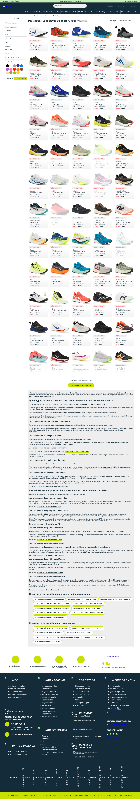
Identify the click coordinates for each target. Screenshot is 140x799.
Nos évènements (114, 700)
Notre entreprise (114, 686)
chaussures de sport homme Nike (49, 507)
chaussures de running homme (60, 425)
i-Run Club (112, 708)
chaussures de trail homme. (81, 439)
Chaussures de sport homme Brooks (115, 599)
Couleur (8, 61)
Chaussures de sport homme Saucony (50, 617)
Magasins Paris (47, 689)
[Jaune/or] (18, 72)
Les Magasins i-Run (49, 686)
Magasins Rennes (48, 703)
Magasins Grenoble (49, 708)
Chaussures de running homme (79, 633)
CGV (9, 795)
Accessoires (79, 700)
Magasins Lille (47, 714)
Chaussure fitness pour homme (47, 642)
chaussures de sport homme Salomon (50, 555)
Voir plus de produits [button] (82, 385)
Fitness (44, 744)
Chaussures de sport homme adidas (49, 599)
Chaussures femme (82, 689)
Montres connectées (49, 750)
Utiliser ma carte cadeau (17, 755)
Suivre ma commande (16, 689)
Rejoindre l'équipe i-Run (117, 692)
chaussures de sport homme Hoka (49, 540)
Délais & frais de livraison (84, 757)
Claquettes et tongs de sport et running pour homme (57, 637)
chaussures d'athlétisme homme (56, 486)
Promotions (79, 705)
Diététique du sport (82, 703)
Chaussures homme (43, 16)
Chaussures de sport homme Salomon (87, 612)
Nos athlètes (113, 703)
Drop (7, 54)
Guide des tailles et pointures (19, 694)
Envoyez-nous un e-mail (22, 734)
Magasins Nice (47, 700)
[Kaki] (10, 72)
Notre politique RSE (115, 689)
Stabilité (8, 50)
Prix (6, 42)
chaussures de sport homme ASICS (50, 524)
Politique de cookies (69, 795)
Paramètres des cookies (93, 795)
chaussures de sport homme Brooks (50, 590)
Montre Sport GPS (49, 747)
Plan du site (127, 795)
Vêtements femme (82, 694)
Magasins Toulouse (49, 692)
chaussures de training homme (76, 464)
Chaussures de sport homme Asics (82, 599)
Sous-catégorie (11, 27)
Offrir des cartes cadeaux (17, 752)
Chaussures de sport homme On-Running (51, 612)
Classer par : (113, 21)
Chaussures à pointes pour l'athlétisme (51, 628)
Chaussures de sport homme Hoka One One (52, 603)
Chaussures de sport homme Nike (86, 608)
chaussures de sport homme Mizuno (50, 572)
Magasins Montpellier (50, 694)
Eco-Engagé (11, 23)
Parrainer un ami (14, 697)
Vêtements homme (82, 692)
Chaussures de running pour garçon (87, 628)
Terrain (8, 38)
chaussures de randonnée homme (77, 451)
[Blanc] (10, 65)
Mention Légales (20, 795)
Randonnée (46, 739)
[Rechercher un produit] (84, 6)
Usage (7, 46)
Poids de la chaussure (14, 57)
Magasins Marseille (49, 697)
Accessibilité (113, 795)
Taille (7, 34)
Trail (43, 741)
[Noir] (7, 65)
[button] (15, 662)
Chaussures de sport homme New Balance (52, 608)
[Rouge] (14, 69)
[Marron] (21, 69)
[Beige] (7, 72)
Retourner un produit (16, 692)
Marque (8, 31)
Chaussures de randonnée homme (48, 633)
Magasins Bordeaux (49, 716)
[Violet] (7, 69)
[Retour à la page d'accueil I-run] (12, 9)
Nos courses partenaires (117, 697)
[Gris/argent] (14, 65)
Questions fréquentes (16, 686)
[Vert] (14, 72)
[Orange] (18, 69)
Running (45, 736)
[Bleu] (21, 65)
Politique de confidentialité (44, 795)
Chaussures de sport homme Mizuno (88, 603)
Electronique (79, 697)
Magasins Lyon (47, 705)
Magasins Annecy (48, 711)
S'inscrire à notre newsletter (118, 705)
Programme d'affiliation (117, 694)
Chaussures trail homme (94, 637)
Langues (14, 777)
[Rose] (10, 69)
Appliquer (21, 78)
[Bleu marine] (18, 65)
